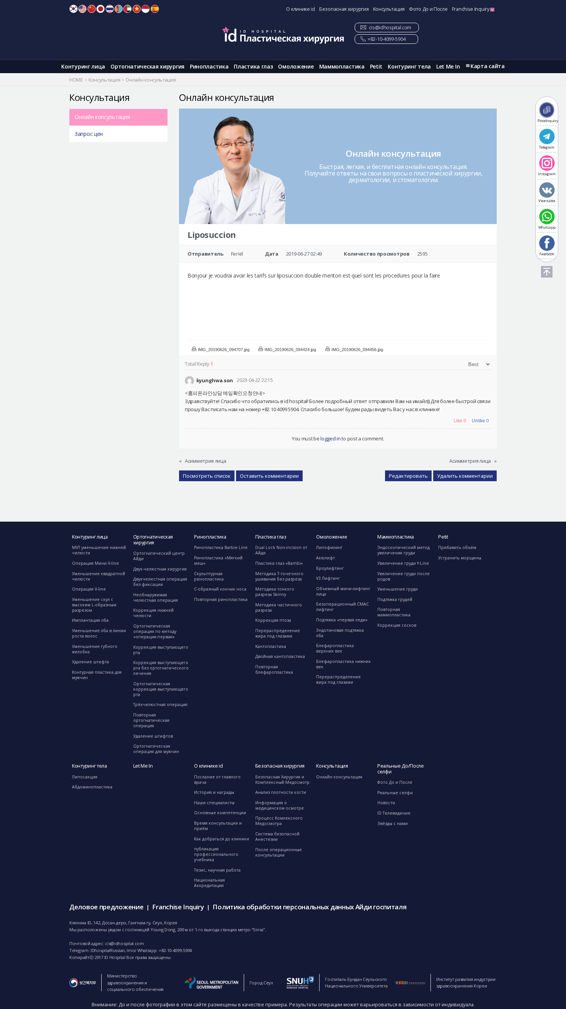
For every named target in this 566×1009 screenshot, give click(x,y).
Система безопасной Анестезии (277, 836)
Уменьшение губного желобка (94, 649)
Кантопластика (270, 646)
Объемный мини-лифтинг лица (343, 591)
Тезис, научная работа (217, 870)
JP (100, 9)
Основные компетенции (220, 812)
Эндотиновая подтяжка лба (340, 632)
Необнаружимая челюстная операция (155, 597)
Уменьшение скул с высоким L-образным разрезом (94, 605)
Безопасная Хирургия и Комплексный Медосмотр (282, 779)
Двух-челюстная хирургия (160, 569)
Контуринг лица (83, 66)
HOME (76, 80)
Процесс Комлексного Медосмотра (279, 820)
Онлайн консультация (102, 116)
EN (82, 9)
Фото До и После (428, 9)
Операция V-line (89, 589)
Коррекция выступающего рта (160, 649)
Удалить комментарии (465, 475)
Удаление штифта (90, 661)
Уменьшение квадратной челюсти (98, 576)
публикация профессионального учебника (216, 854)
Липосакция (84, 777)
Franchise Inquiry (471, 9)
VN (136, 9)
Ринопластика (209, 66)
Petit (376, 66)
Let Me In (448, 66)
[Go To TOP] (546, 272)
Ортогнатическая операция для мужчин (156, 748)
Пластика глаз (253, 66)
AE (127, 9)
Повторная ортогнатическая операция (151, 720)
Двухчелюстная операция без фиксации (160, 581)
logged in (330, 438)
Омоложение (295, 66)
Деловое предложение (106, 906)
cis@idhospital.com (390, 27)
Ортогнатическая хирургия (147, 66)
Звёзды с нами (392, 823)
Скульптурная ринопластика (209, 576)
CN (91, 9)
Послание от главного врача (217, 779)
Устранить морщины (459, 558)
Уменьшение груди (397, 589)
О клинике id (300, 9)
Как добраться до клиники (221, 839)
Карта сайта (488, 66)
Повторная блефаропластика (274, 669)
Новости (386, 802)
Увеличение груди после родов (403, 576)
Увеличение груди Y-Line (403, 563)
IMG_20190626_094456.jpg (357, 349)
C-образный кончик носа (220, 589)
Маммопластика (342, 66)
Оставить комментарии (269, 475)
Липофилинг (329, 547)
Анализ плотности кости (280, 792)
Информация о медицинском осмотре (279, 805)
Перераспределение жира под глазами (277, 633)
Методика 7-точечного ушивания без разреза (279, 576)
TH (109, 9)
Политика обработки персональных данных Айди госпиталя (309, 906)
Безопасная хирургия (343, 9)
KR (73, 9)
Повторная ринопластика (221, 599)
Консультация (389, 9)
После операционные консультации (278, 852)
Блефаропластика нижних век (343, 664)
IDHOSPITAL (283, 35)
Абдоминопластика (92, 787)
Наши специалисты (214, 802)
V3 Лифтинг (328, 578)
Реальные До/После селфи (400, 769)
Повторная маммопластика (393, 612)
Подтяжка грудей (394, 599)
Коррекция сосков (396, 625)
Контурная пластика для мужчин (97, 674)
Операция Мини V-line (95, 563)
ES (155, 9)
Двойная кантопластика (280, 656)
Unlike (480, 420)
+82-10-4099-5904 (386, 39)
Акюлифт (325, 558)
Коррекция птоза (273, 620)
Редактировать (408, 475)
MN (118, 9)
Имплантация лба (90, 620)
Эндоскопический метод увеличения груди (403, 550)
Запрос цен (89, 133)
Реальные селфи (395, 792)
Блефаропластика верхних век (335, 648)
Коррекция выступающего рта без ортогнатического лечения (161, 668)
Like (460, 420)
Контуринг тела (409, 66)
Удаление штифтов (153, 736)
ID (145, 9)
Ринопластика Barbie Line (221, 547)
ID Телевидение (393, 813)
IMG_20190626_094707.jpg (224, 349)
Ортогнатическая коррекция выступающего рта (160, 689)
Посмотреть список (207, 475)
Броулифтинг (330, 568)
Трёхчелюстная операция (160, 704)
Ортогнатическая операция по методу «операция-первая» (154, 631)
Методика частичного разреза (278, 607)
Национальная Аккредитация (209, 882)
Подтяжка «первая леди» (342, 619)
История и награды (214, 792)
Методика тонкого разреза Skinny (274, 591)
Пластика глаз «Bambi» (279, 563)
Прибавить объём (457, 547)
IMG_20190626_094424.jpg (290, 349)
